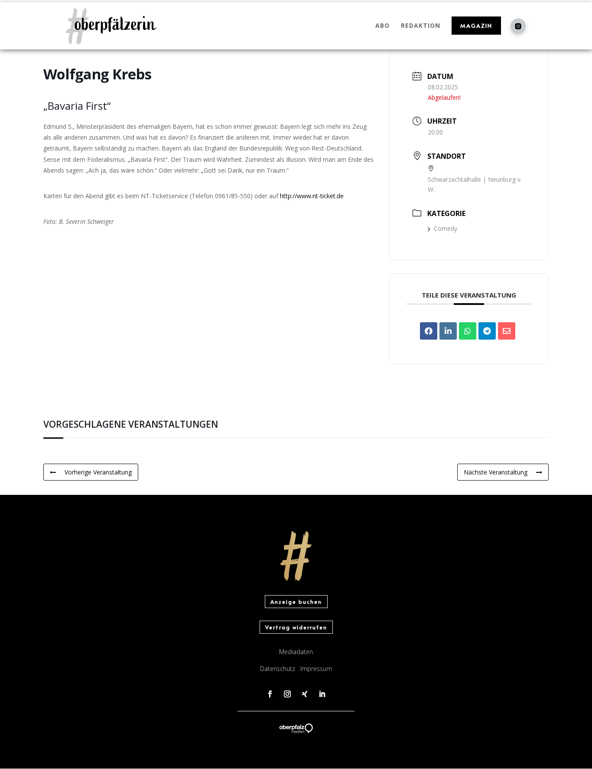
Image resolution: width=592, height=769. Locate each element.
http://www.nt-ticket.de (312, 196)
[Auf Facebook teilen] (428, 331)
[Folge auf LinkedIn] (322, 694)
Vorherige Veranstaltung (98, 472)
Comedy (445, 228)
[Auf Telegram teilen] (487, 331)
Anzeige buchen (296, 601)
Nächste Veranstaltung (495, 472)
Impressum (316, 668)
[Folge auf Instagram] (287, 694)
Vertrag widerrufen (296, 627)
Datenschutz (277, 668)
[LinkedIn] (448, 331)
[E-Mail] (506, 331)
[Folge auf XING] (305, 694)
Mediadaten (296, 652)
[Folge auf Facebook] (270, 694)
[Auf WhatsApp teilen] (467, 331)
